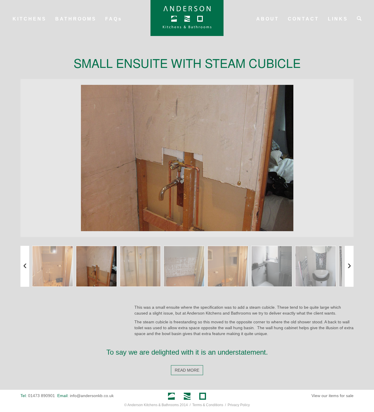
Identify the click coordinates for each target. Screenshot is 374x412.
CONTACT (303, 18)
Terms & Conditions (207, 405)
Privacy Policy (239, 405)
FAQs (113, 18)
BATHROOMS (75, 18)
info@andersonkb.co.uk (92, 395)
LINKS (338, 18)
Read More (187, 370)
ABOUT (267, 18)
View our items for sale (332, 395)
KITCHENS (29, 18)
